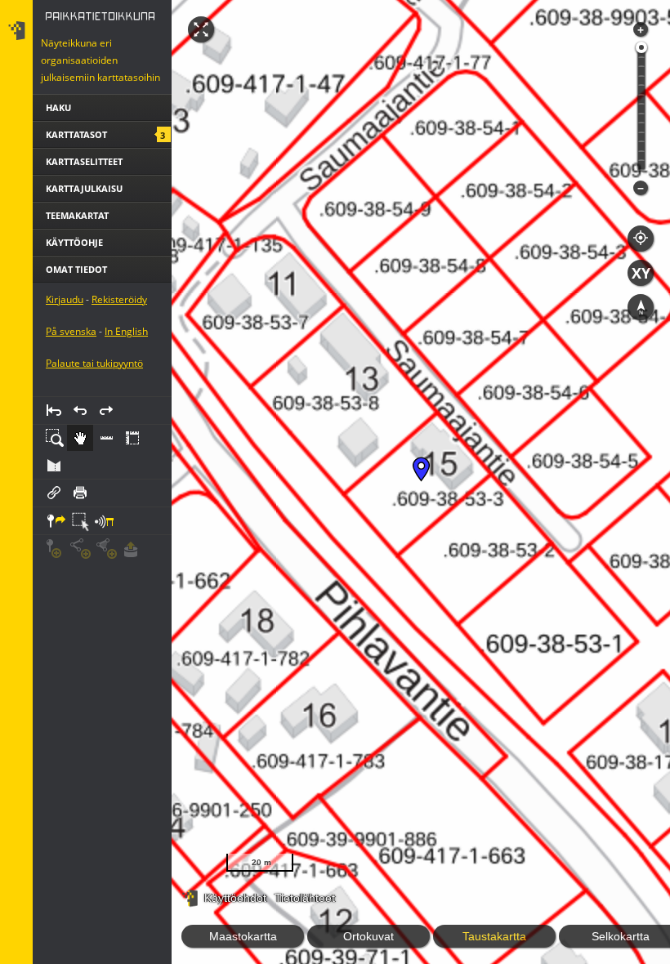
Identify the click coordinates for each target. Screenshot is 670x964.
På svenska (71, 399)
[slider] (641, 47)
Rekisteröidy (119, 367)
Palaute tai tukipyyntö (94, 431)
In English (126, 399)
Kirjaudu (64, 367)
